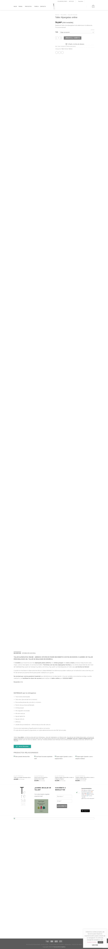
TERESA (36, 6)
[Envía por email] (62, 52)
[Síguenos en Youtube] (93, 1)
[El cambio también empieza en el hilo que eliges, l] (85, 802)
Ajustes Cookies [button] (92, 942)
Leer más (95, 945)
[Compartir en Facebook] (56, 52)
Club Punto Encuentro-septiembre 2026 (41, 778)
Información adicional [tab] (29, 653)
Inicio (15, 6)
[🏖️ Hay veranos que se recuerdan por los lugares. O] (79, 806)
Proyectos (28, 6)
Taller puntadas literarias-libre (22, 777)
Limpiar (92, 29)
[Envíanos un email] (90, 1)
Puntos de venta (77, 944)
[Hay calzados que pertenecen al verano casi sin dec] (85, 806)
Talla (56, 32)
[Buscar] (84, 6)
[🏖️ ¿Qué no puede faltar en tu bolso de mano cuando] (91, 802)
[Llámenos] (92, 1)
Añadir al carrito (72, 38)
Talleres (63, 14)
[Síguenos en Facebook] (85, 1)
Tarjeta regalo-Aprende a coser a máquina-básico (64, 778)
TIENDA (20, 6)
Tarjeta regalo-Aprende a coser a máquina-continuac (84, 778)
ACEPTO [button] (100, 942)
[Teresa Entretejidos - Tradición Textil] (54, 6)
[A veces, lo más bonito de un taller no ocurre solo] (79, 802)
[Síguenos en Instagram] (87, 1)
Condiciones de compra (56, 944)
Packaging (68, 944)
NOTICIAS (71, 1)
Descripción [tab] (17, 653)
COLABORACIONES (62, 1)
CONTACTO (43, 6)
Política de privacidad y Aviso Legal (37, 944)
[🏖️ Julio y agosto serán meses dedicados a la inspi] (91, 806)
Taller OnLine (72, 14)
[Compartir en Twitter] (59, 52)
